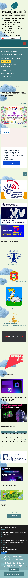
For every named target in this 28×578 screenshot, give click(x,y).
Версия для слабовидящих (11, 38)
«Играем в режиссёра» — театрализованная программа (14, 511)
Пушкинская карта (6, 76)
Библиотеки (14, 51)
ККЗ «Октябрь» (5, 51)
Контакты (5, 551)
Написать (11, 163)
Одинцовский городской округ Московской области (15, 540)
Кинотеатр (6, 61)
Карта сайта (5, 547)
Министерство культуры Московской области (13, 542)
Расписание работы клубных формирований (9, 66)
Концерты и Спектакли (8, 73)
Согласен (14, 569)
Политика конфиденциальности (10, 549)
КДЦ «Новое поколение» (16, 54)
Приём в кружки (6, 70)
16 (25, 439)
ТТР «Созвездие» (6, 58)
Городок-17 (4, 54)
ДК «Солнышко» (17, 58)
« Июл (2, 446)
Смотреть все (14, 515)
